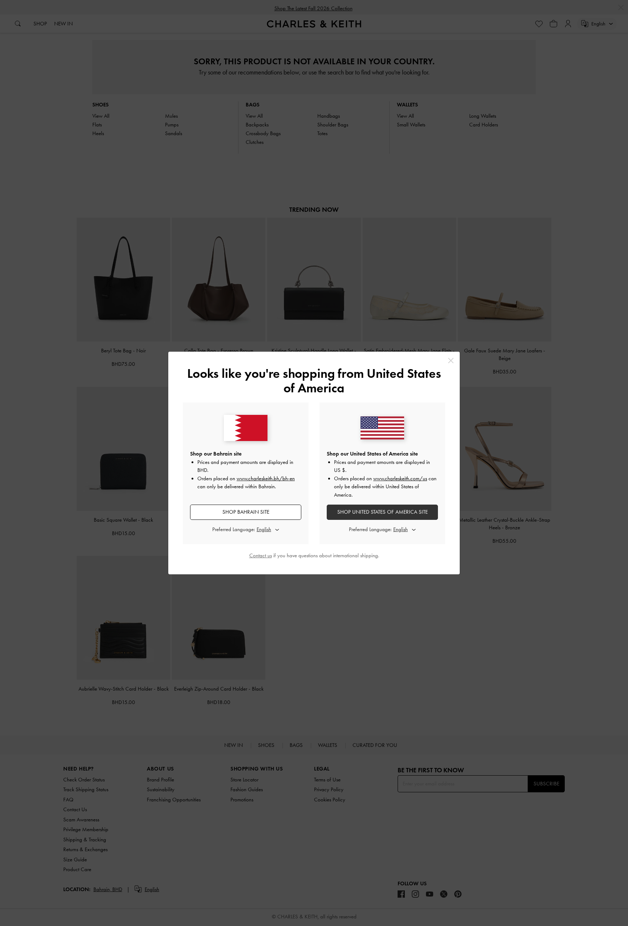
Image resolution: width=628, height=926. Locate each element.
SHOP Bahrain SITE (245, 512)
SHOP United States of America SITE (382, 512)
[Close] (451, 360)
